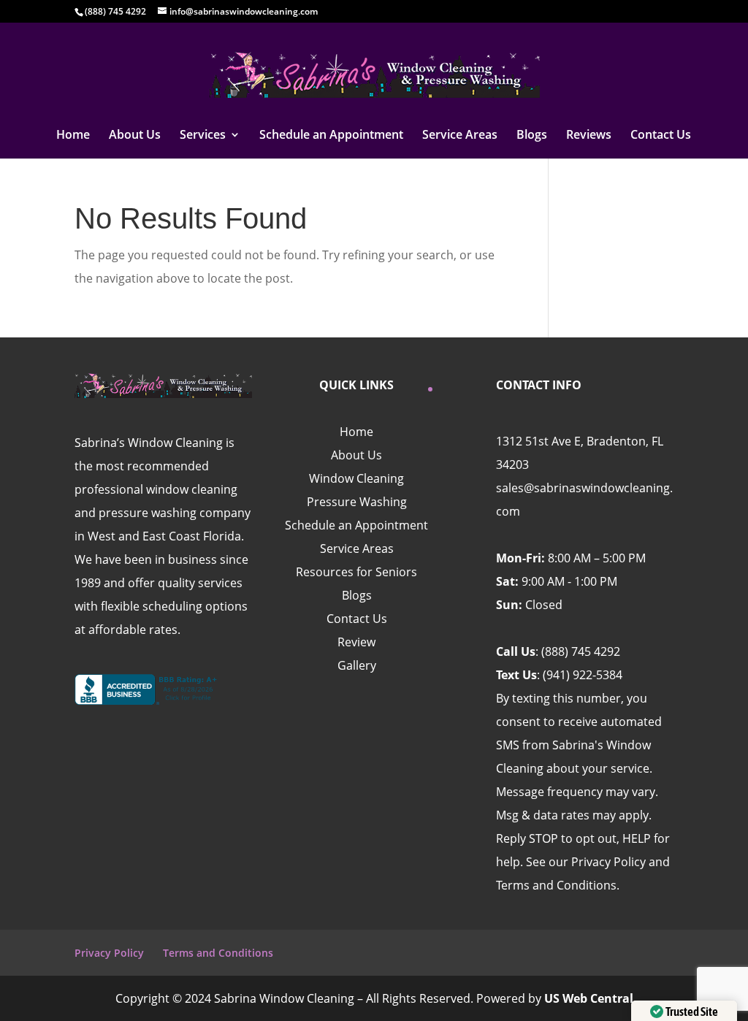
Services (203, 135)
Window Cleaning (356, 478)
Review (356, 642)
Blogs (531, 135)
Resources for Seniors (356, 572)
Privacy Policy (109, 953)
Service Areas (459, 135)
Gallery (356, 665)
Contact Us (660, 135)
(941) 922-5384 (582, 675)
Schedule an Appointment (331, 135)
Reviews (588, 135)
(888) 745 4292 (580, 651)
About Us (135, 135)
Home (73, 135)
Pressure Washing (357, 502)
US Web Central (588, 998)
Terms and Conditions (218, 953)
